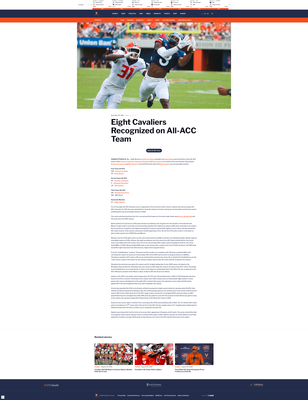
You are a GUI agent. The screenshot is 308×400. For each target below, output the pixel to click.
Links (102, 8)
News (157, 20)
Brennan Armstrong (118, 164)
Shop (175, 13)
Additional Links (184, 20)
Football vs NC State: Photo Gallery (148, 370)
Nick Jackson (157, 161)
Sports (115, 13)
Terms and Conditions (147, 395)
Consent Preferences (133, 395)
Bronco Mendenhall (185, 216)
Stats (149, 20)
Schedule (139, 20)
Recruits (157, 13)
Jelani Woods (119, 173)
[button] (91, 5)
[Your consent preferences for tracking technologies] (2, 397)
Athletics (132, 13)
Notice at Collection (183, 395)
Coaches (130, 20)
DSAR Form (159, 395)
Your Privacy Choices (170, 395)
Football (97, 367)
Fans (141, 13)
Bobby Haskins (164, 164)
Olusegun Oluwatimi (142, 161)
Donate (183, 13)
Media (148, 13)
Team (122, 20)
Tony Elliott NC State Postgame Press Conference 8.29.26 (189, 370)
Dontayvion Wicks (147, 159)
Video (123, 13)
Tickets (167, 13)
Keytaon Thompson (127, 161)
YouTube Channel (168, 20)
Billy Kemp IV (133, 164)
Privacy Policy (122, 395)
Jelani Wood (168, 159)
